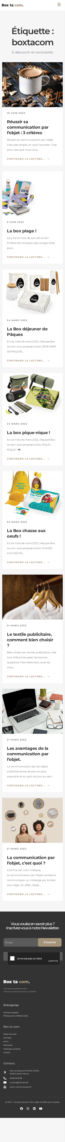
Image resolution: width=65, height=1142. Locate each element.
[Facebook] (23, 1110)
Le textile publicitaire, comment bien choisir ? (30, 640)
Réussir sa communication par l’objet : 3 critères (28, 127)
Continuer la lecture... (26, 158)
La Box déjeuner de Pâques (27, 331)
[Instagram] (29, 1110)
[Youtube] (42, 1110)
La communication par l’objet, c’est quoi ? (31, 860)
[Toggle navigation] (59, 4)
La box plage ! (21, 230)
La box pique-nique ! (28, 432)
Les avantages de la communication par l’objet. (28, 754)
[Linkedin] (35, 1110)
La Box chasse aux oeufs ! (26, 533)
